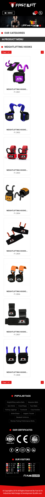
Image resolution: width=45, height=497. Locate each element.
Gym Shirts (11, 406)
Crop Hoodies (35, 410)
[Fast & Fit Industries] (22, 5)
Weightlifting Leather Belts (15, 402)
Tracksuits (23, 410)
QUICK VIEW (19, 81)
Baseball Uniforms (22, 417)
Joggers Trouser (28, 413)
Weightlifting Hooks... (17, 89)
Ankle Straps (15, 413)
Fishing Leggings (11, 410)
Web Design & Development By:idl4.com (26, 493)
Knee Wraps (22, 406)
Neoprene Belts (33, 402)
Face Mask (33, 406)
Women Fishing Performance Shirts (22, 421)
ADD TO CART (18, 86)
